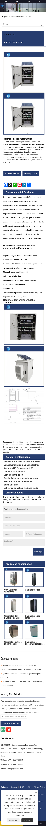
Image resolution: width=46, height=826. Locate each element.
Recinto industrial (31, 462)
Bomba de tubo (11, 485)
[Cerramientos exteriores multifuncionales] (13, 577)
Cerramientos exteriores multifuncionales (12, 591)
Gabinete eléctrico (30, 465)
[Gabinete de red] (34, 577)
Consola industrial (12, 465)
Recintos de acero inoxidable (18, 481)
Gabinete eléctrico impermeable (13, 643)
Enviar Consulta (12, 174)
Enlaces (4, 787)
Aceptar (27, 820)
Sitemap (14, 787)
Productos (12, 17)
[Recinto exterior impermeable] (23, 114)
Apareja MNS (10, 468)
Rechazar (13, 820)
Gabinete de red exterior (32, 617)
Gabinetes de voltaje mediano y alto (21, 488)
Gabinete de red (32, 590)
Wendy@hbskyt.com (15, 769)
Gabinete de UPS (25, 468)
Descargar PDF (30, 174)
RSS (22, 787)
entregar (38, 551)
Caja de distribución (13, 475)
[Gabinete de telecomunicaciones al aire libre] (34, 629)
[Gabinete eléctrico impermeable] (13, 629)
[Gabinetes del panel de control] (13, 603)
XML (29, 787)
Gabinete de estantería (14, 472)
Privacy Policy (39, 787)
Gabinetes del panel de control (12, 617)
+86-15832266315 (15, 760)
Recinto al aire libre (24, 17)
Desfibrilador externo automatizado (21, 478)
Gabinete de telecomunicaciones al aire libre (35, 643)
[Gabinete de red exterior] (34, 603)
